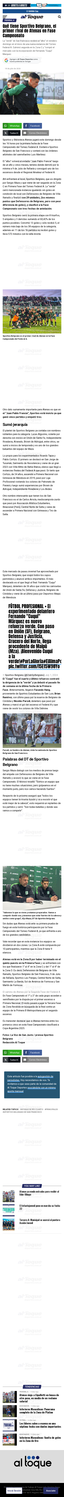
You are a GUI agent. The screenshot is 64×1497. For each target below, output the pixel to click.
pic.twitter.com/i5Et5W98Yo (34, 666)
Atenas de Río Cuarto (32, 1109)
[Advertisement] (32, 263)
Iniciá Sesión (14, 1490)
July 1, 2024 (51, 675)
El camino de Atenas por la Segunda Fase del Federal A (31, 992)
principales (52, 1109)
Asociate (51, 1490)
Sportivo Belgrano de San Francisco (23, 1112)
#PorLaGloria (31, 661)
